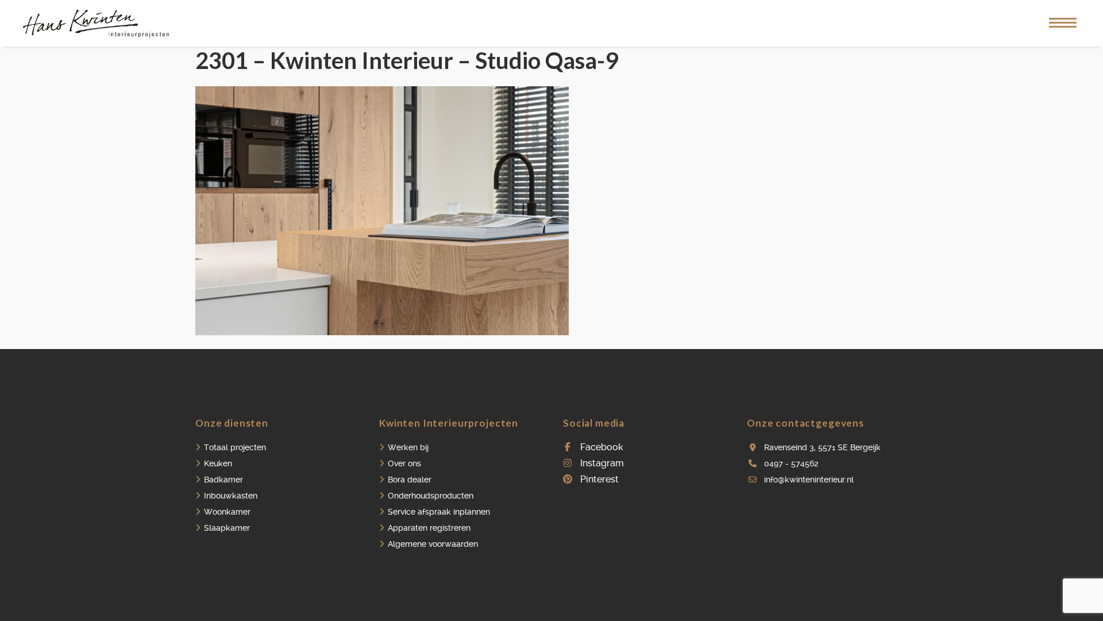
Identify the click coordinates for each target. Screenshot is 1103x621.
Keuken (218, 463)
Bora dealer (409, 479)
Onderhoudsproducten (430, 495)
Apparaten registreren (429, 527)
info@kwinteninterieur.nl (809, 479)
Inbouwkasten (230, 495)
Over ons (404, 463)
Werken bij (408, 447)
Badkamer (223, 479)
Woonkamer (227, 511)
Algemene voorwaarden (433, 544)
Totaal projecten (235, 447)
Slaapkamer (227, 527)
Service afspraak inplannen (439, 511)
